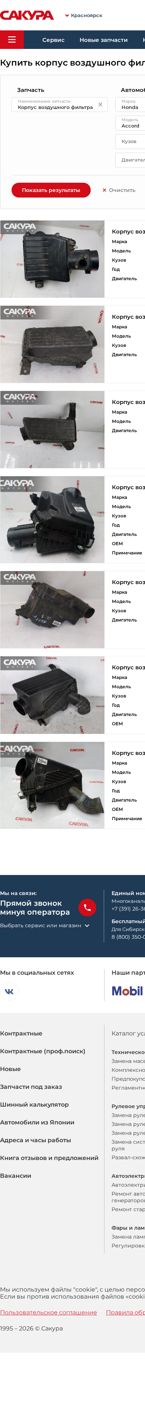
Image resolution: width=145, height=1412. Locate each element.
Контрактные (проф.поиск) (43, 1051)
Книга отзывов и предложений (49, 1157)
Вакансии (15, 1175)
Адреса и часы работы (35, 1140)
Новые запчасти (104, 39)
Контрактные (21, 1033)
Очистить (122, 190)
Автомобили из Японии (37, 1122)
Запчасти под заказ (31, 1086)
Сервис (53, 39)
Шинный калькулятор (34, 1104)
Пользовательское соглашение (48, 1312)
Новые (10, 1069)
